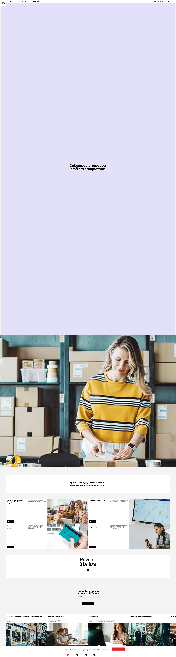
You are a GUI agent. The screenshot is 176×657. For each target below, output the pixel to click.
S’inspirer (18, 1)
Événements (24, 1)
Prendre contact (36, 1)
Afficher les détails (100, 655)
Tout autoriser (118, 648)
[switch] (77, 655)
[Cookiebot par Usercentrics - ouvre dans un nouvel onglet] (56, 655)
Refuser (118, 651)
